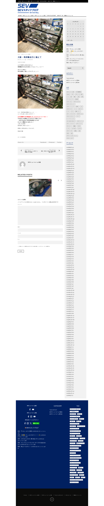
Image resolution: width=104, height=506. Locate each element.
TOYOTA (79, 128)
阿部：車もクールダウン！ (72, 62)
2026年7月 (69, 149)
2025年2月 (69, 185)
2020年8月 (69, 298)
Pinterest (52, 142)
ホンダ (72, 111)
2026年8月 (69, 147)
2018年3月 (69, 359)
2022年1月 (68, 263)
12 (70, 31)
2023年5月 (69, 229)
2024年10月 (69, 193)
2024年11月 (69, 191)
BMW (68, 133)
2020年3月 (69, 309)
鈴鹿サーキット (78, 111)
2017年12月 (69, 366)
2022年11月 (69, 242)
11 (67, 31)
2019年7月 (69, 326)
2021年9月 (69, 271)
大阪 (72, 477)
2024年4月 (69, 206)
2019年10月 (69, 319)
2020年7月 (69, 300)
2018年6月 (69, 353)
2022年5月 (69, 254)
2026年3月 (69, 158)
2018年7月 (69, 351)
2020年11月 (69, 292)
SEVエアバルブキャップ (71, 116)
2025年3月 (69, 183)
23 (80, 33)
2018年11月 (69, 342)
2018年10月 (69, 345)
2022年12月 (69, 240)
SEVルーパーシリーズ (70, 106)
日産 (71, 133)
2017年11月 (69, 368)
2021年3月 (68, 284)
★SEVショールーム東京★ (72, 82)
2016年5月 (69, 395)
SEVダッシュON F (70, 138)
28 (75, 36)
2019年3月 (69, 334)
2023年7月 (69, 225)
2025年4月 (69, 181)
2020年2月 (69, 311)
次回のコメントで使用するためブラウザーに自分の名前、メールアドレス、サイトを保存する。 (34, 246)
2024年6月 (69, 202)
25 (67, 36)
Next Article (52, 149)
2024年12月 (69, 189)
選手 (79, 421)
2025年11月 (69, 166)
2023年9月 (69, 221)
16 (80, 31)
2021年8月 (69, 273)
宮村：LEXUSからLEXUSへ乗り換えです (28, 438)
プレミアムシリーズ (70, 99)
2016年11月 (69, 393)
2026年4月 (69, 155)
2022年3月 (69, 258)
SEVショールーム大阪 (35, 1)
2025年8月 (69, 172)
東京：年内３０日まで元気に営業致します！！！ (48, 152)
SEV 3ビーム (73, 467)
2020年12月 (69, 290)
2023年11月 (69, 216)
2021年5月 (68, 279)
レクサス (68, 128)
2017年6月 (69, 378)
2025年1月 (68, 187)
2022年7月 (69, 250)
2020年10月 (69, 294)
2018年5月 (69, 355)
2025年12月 (69, 164)
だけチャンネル (69, 101)
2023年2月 (69, 235)
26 (70, 36)
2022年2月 (68, 261)
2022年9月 (69, 246)
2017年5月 (69, 380)
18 (67, 33)
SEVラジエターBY (77, 101)
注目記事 (76, 99)
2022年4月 (69, 256)
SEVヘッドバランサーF (70, 123)
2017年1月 (68, 389)
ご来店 (72, 421)
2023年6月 (69, 227)
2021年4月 (69, 282)
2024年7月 (69, 200)
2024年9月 (69, 195)
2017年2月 (68, 387)
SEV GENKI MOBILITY (71, 121)
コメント (20, 204)
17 (83, 31)
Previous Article (29, 149)
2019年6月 (69, 328)
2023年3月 (69, 233)
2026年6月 (69, 151)
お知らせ (68, 94)
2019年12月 (69, 315)
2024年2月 (69, 210)
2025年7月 (69, 174)
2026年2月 (69, 160)
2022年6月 (69, 252)
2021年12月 (69, 265)
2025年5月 (69, 179)
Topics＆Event (43, 1)
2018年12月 (69, 340)
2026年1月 (69, 162)
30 (80, 36)
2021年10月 (69, 269)
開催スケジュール (56, 1)
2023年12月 (69, 214)
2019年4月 (69, 332)
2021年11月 (69, 267)
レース (82, 438)
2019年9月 (69, 321)
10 (83, 28)
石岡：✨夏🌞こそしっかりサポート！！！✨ (29, 435)
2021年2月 (68, 286)
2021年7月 (68, 275)
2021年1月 (68, 288)
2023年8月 (69, 223)
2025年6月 (69, 176)
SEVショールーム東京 (26, 1)
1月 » (71, 40)
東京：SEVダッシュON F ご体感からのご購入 (31, 152)
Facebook (43, 142)
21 (75, 33)
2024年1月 (69, 212)
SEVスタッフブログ (32, 428)
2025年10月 (69, 168)
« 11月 (67, 40)
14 (75, 31)
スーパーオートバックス (70, 118)
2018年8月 (69, 349)
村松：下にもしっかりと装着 (73, 49)
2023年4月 (69, 231)
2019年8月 (69, 324)
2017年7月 (69, 376)
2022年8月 (69, 248)
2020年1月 (69, 313)
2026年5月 (69, 153)
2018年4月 (69, 357)
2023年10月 (69, 219)
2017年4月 (69, 382)
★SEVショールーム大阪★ (21, 62)
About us (50, 1)
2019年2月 (69, 336)
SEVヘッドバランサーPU (75, 445)
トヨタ (81, 106)
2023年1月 (68, 237)
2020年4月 (69, 307)
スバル (68, 111)
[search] (82, 68)
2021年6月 (69, 277)
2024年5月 (69, 204)
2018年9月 (69, 347)
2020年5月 (69, 305)
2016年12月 (69, 391)
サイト (19, 239)
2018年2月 (69, 361)
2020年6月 (69, 303)
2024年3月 (69, 208)
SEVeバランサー (74, 438)
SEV (19, 137)
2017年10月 (69, 370)
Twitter (59, 142)
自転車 (77, 106)
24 (83, 33)
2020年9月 (69, 296)
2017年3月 (69, 385)
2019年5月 (69, 330)
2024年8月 (69, 197)
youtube (74, 128)
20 (72, 33)
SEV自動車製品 (23, 137)
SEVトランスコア (79, 123)
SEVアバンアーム (80, 121)
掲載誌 (81, 467)
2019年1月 (68, 338)
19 (70, 33)
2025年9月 (69, 170)
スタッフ (78, 116)
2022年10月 (69, 244)
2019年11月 (69, 317)
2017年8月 (69, 374)
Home (19, 1)
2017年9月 (69, 372)
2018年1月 (68, 364)
